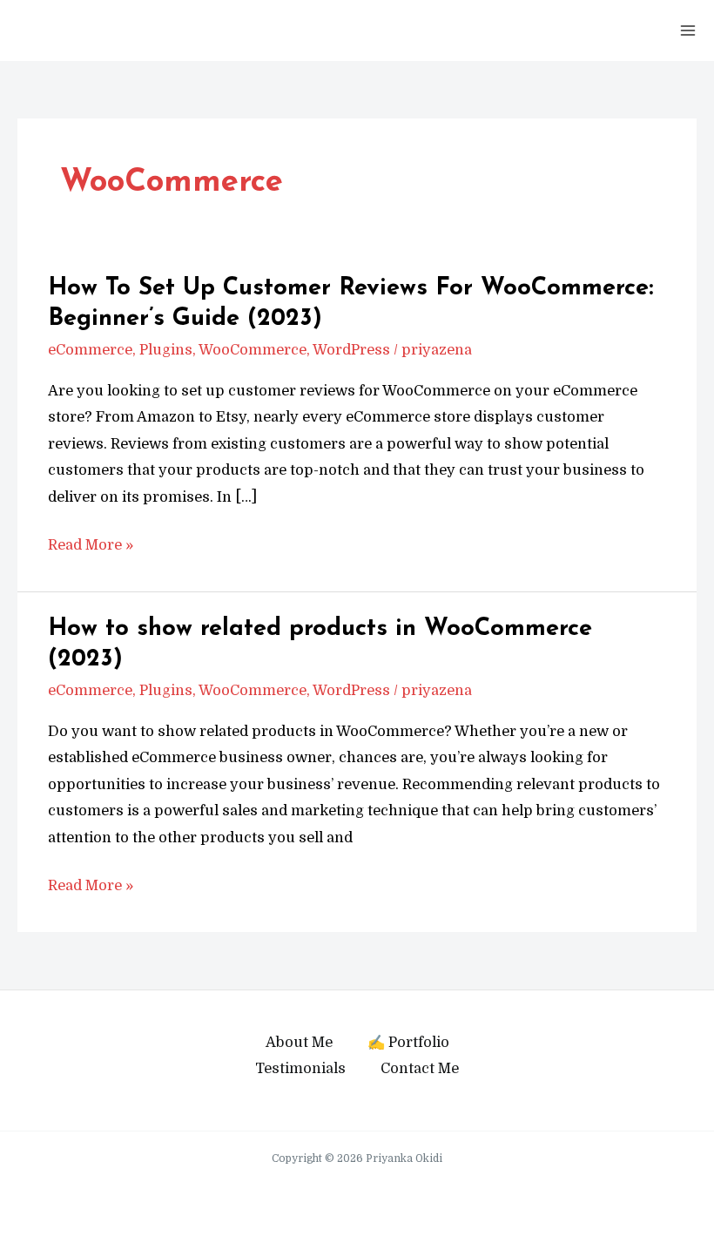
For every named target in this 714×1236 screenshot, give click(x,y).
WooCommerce (252, 349)
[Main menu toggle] (687, 31)
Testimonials (300, 1068)
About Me (299, 1042)
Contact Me (420, 1068)
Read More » (90, 547)
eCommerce (90, 349)
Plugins (165, 349)
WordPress (351, 349)
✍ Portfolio (408, 1042)
